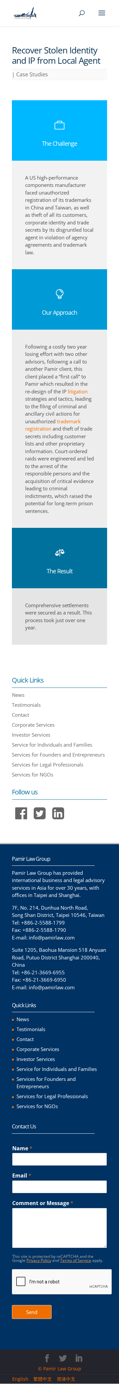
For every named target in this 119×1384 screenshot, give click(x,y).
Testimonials (26, 704)
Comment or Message (42, 1203)
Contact (20, 714)
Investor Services (31, 734)
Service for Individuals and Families (52, 744)
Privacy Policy (38, 1260)
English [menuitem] (20, 1379)
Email (21, 1175)
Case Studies (32, 74)
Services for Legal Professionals (47, 764)
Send (31, 1312)
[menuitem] (22, 1379)
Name (22, 1148)
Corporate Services (33, 724)
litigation (78, 391)
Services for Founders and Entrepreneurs (58, 754)
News (18, 695)
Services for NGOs (32, 774)
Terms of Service (75, 1260)
